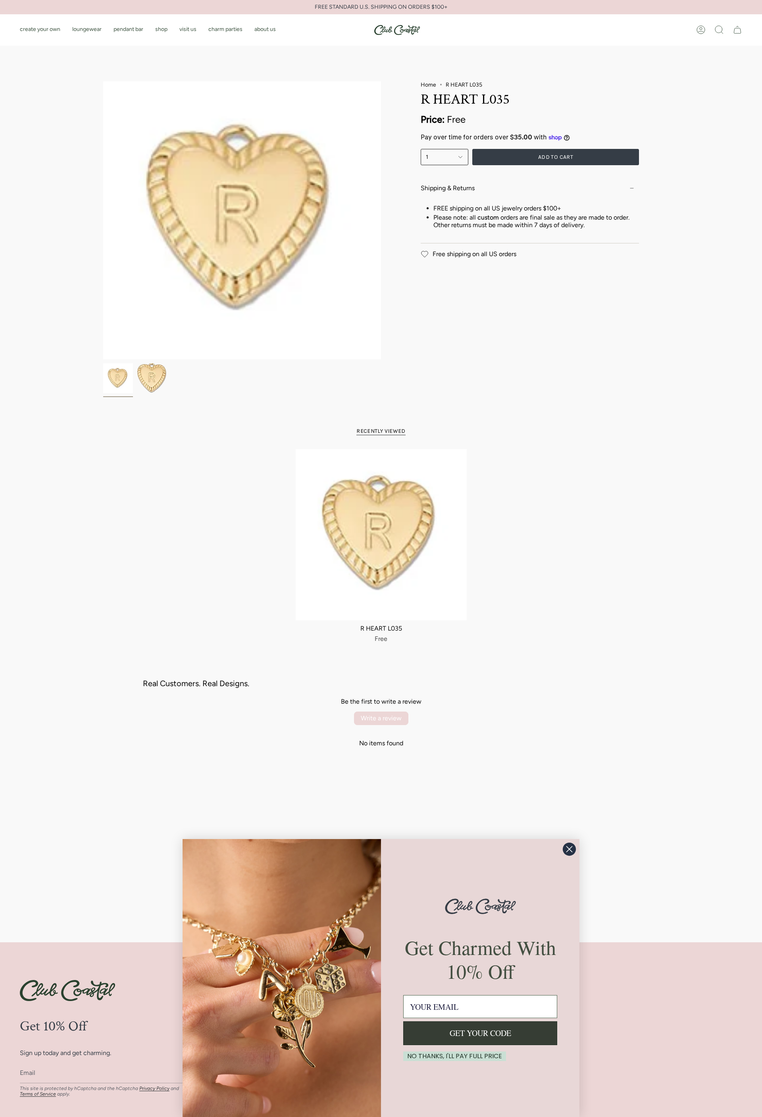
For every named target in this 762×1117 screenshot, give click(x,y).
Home (428, 84)
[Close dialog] (569, 849)
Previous (103, 220)
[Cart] (737, 30)
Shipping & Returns (448, 188)
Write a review (381, 718)
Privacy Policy (154, 1088)
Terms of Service (38, 1094)
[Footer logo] (67, 990)
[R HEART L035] (381, 534)
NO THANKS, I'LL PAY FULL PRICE (454, 1056)
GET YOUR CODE (480, 1033)
